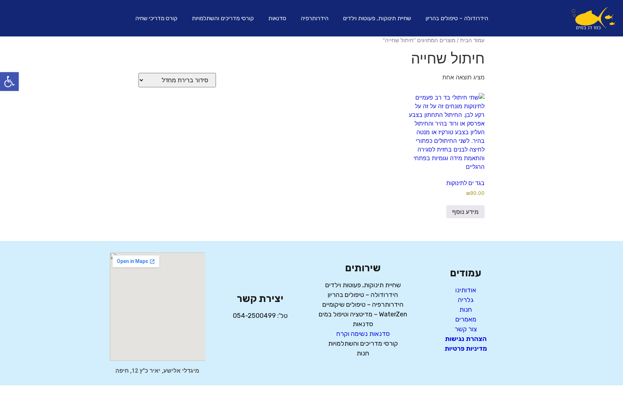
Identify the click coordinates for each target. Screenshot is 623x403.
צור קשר (466, 329)
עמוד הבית (472, 40)
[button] (9, 81)
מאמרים (465, 319)
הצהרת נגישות (466, 339)
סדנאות (277, 18)
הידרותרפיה (314, 18)
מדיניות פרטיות (466, 348)
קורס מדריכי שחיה (156, 18)
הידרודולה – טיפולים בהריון (456, 18)
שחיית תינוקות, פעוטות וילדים (377, 18)
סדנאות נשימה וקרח (363, 334)
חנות (465, 310)
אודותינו (465, 290)
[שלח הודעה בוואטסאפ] (28, 17)
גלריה (465, 300)
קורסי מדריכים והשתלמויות (223, 18)
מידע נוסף (465, 211)
